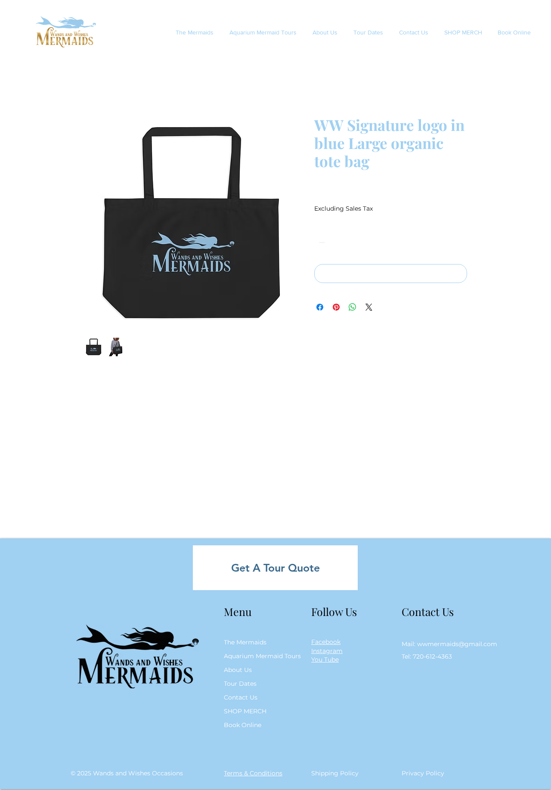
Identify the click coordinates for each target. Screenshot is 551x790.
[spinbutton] (334, 242)
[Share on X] (369, 307)
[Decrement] (321, 242)
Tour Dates (240, 683)
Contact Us (240, 697)
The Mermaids (245, 642)
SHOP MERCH (245, 711)
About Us (238, 670)
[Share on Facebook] (320, 307)
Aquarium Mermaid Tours (259, 656)
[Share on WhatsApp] (352, 307)
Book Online (242, 725)
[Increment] (347, 242)
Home (94, 85)
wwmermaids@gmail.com (457, 644)
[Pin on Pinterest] (336, 307)
